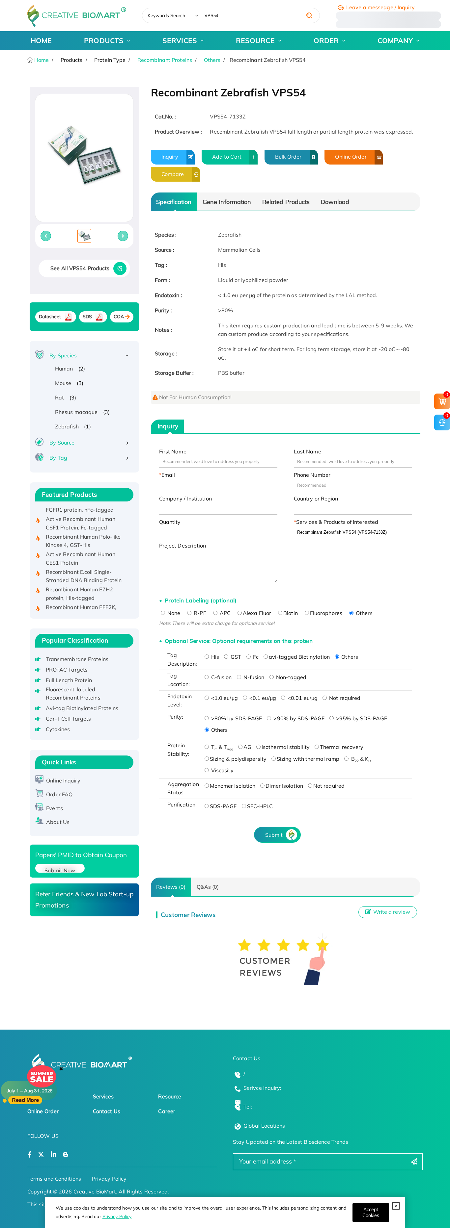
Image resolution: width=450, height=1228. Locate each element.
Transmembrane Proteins (77, 659)
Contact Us (106, 1111)
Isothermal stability (286, 747)
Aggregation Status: (183, 788)
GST (235, 656)
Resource (169, 1096)
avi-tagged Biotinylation (299, 656)
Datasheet (50, 317)
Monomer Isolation (233, 785)
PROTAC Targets (67, 669)
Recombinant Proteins (164, 60)
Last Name (307, 451)
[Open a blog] (66, 1155)
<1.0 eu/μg (224, 698)
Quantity (170, 522)
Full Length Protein (69, 680)
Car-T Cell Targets (68, 718)
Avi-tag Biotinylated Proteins (82, 708)
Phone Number (312, 475)
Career (166, 1111)
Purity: (175, 716)
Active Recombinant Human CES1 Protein (80, 547)
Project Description (182, 545)
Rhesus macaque (76, 412)
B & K (360, 758)
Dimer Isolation (284, 785)
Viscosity (222, 770)
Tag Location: (178, 679)
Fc (255, 656)
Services (103, 1096)
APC (224, 613)
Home (41, 60)
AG (247, 747)
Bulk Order (288, 156)
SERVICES (179, 40)
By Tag (58, 457)
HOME (41, 40)
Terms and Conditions (54, 1178)
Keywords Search (166, 15)
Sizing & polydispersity (238, 758)
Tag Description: (182, 659)
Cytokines (58, 729)
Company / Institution (185, 498)
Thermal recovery (342, 747)
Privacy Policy (116, 1216)
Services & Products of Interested (337, 522)
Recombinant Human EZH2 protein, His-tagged (79, 583)
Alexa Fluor (257, 613)
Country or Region (316, 498)
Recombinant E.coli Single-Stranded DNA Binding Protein (84, 565)
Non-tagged (291, 677)
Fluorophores (326, 613)
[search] (309, 15)
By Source (61, 442)
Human (64, 368)
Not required (344, 698)
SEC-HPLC (260, 806)
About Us (58, 822)
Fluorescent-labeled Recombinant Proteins (73, 693)
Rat (59, 397)
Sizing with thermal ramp (308, 758)
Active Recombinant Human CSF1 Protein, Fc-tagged (80, 512)
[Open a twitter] (41, 1155)
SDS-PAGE (223, 806)
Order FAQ (59, 794)
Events (54, 808)
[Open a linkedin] (53, 1155)
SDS (87, 317)
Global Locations (264, 1125)
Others (212, 60)
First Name (172, 451)
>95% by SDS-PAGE (361, 718)
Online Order (350, 156)
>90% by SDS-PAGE (298, 718)
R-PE (199, 613)
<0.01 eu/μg (302, 698)
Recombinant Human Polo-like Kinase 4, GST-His (83, 530)
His (214, 656)
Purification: (182, 804)
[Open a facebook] (29, 1155)
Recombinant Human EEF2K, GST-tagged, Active (81, 600)
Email (168, 475)
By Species (63, 355)
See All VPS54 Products (79, 268)
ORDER (326, 40)
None (173, 613)
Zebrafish (67, 426)
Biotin (290, 613)
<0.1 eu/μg (262, 698)
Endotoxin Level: (179, 700)
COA (119, 317)
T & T (221, 747)
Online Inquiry (63, 780)
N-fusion (253, 677)
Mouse (63, 383)
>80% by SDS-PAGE (236, 718)
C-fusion (221, 677)
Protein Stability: (178, 749)
